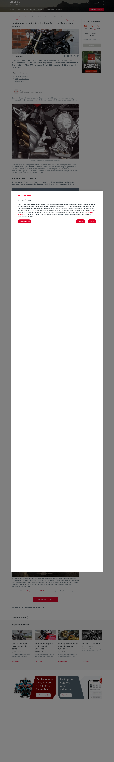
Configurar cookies (24, 221)
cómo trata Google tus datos (66, 214)
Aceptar (92, 221)
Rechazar (80, 221)
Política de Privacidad (33, 214)
